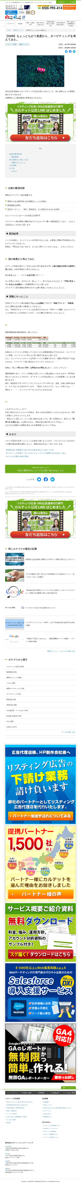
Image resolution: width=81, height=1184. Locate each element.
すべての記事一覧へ (69, 732)
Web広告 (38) (11, 699)
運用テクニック (18, 30)
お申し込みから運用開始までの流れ (71, 24)
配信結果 (15, 156)
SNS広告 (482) (11, 705)
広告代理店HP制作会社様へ (60, 24)
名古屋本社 (8, 1146)
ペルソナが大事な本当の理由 (16, 456)
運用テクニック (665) (14, 677)
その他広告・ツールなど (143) (17, 710)
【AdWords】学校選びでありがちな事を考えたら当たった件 (29, 449)
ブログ (9, 30)
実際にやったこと (19, 162)
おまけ (14, 171)
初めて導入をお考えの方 (40, 24)
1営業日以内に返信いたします (40, 469)
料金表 (20, 24)
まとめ (12, 168)
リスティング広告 (11, 44)
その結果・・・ (15, 165)
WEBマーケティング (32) (15, 688)
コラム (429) (10, 683)
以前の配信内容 (15, 154)
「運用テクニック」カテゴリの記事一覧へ (61, 651)
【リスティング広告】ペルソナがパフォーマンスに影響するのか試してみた (35, 453)
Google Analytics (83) (13, 716)
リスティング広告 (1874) (15, 666)
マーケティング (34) (13, 694)
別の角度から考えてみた (19, 159)
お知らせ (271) (11, 727)
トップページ (10, 24)
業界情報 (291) (11, 672)
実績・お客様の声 (30, 24)
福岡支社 (7, 1168)
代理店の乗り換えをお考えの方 (51, 24)
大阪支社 (7, 1161)
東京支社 (7, 1153)
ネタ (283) (10, 721)
